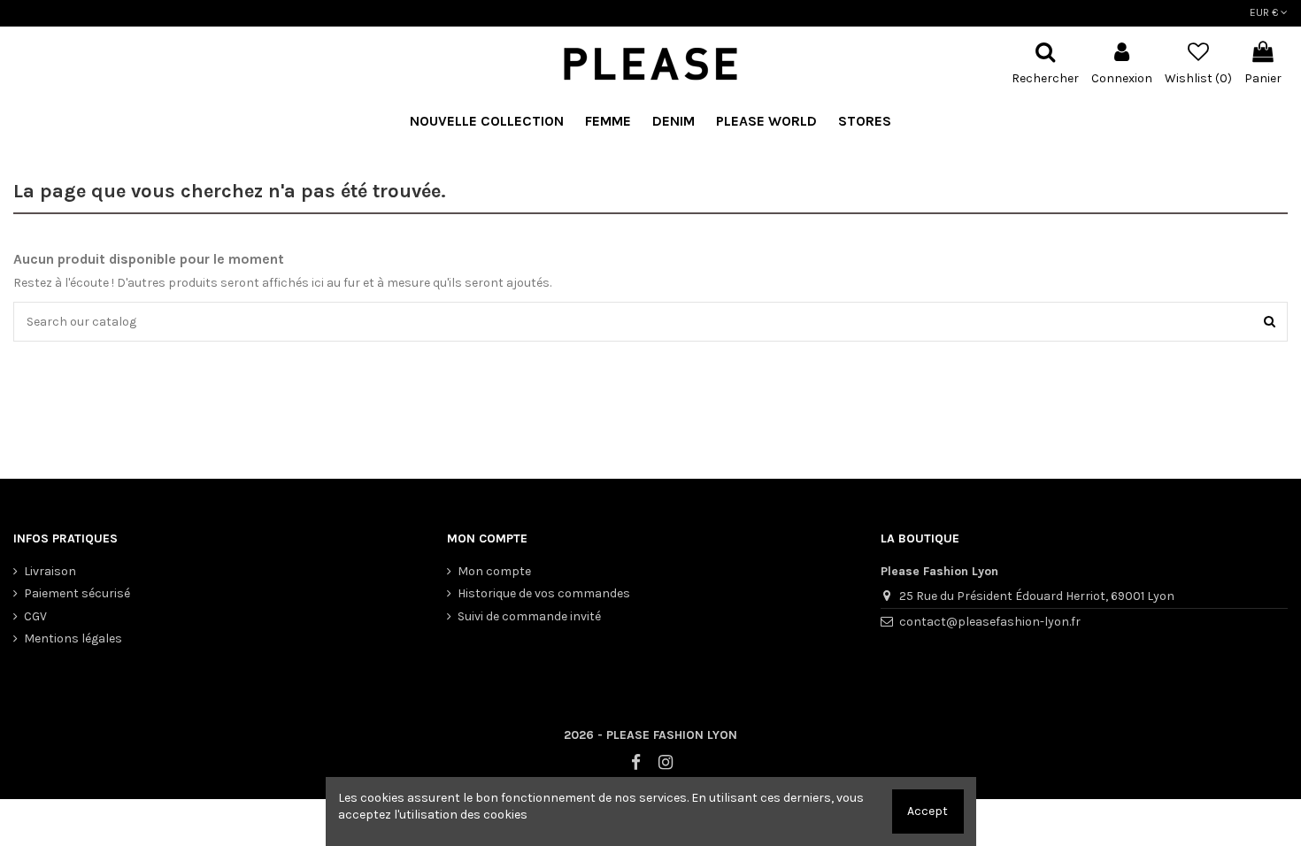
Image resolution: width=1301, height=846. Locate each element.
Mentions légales (73, 638)
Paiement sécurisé (77, 593)
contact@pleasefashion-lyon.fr (990, 621)
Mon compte (494, 571)
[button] (766, 122)
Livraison (50, 571)
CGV (35, 616)
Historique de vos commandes (544, 593)
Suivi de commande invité (529, 616)
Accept (927, 811)
